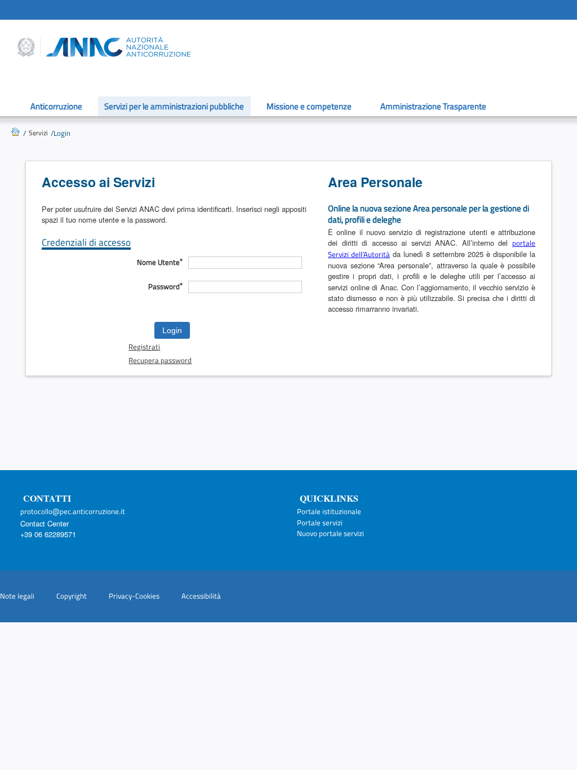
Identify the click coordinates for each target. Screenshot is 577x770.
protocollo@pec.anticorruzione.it (72, 511)
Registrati (144, 347)
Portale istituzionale (329, 511)
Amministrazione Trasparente (433, 106)
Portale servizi (320, 522)
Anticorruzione (56, 106)
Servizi (38, 132)
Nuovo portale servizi (330, 533)
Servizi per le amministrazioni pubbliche (174, 106)
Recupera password (160, 360)
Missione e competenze (309, 106)
